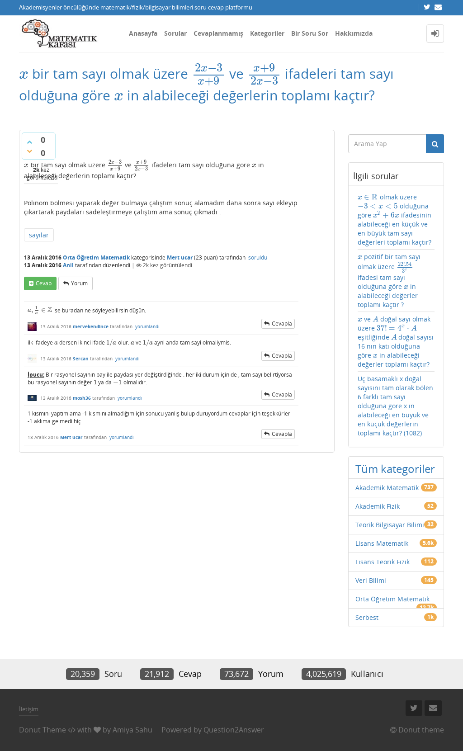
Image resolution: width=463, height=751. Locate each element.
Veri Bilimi (370, 580)
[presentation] (23, 73)
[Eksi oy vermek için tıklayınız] (29, 151)
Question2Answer (233, 730)
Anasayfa (143, 33)
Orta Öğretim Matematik (96, 257)
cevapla (282, 323)
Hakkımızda (354, 33)
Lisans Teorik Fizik (382, 561)
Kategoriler (267, 33)
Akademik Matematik (387, 487)
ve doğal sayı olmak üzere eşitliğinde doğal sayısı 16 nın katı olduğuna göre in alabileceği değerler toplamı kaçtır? (396, 341)
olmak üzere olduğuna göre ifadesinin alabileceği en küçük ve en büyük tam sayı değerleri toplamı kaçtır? (394, 219)
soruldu (257, 257)
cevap (44, 283)
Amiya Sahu (132, 730)
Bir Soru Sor (309, 33)
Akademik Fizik (377, 506)
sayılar (39, 235)
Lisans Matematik (381, 543)
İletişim (28, 709)
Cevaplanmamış (218, 33)
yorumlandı (147, 326)
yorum (79, 283)
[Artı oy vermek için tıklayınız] (29, 142)
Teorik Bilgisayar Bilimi (389, 524)
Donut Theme (42, 730)
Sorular (175, 33)
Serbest (366, 617)
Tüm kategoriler (395, 468)
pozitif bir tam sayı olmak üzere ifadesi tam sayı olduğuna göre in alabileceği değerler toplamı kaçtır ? (389, 280)
